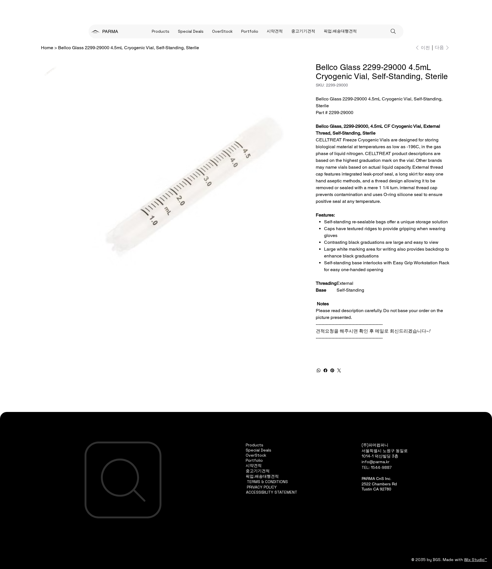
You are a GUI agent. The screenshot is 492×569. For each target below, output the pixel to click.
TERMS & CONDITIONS (267, 481)
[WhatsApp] (318, 370)
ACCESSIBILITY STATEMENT (271, 492)
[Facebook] (325, 370)
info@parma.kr (376, 461)
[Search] (393, 31)
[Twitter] (339, 370)
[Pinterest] (332, 370)
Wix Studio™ (475, 559)
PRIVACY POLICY (262, 487)
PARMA (110, 31)
